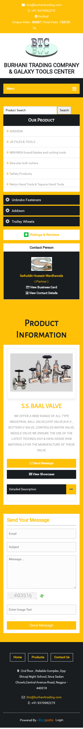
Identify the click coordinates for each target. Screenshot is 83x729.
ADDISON (16, 131)
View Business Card (43, 287)
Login (59, 720)
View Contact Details (43, 293)
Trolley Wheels (23, 221)
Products (38, 657)
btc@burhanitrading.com (44, 5)
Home (18, 657)
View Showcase (43, 474)
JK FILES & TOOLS (22, 142)
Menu (10, 88)
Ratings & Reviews (44, 235)
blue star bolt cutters (24, 163)
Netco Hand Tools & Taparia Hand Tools (37, 184)
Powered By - (36, 720)
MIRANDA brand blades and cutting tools (38, 152)
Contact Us (61, 657)
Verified (42, 16)
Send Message (43, 463)
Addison (18, 211)
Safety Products (21, 174)
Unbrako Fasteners (26, 200)
